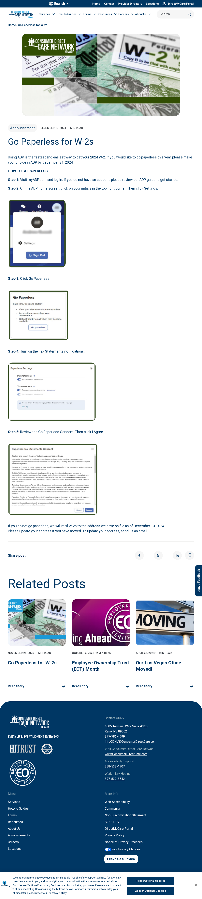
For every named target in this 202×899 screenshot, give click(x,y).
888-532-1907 (115, 766)
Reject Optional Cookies (150, 880)
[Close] (195, 885)
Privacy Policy (114, 835)
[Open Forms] (95, 14)
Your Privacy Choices (125, 849)
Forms (12, 815)
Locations (152, 3)
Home (96, 3)
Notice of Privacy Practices (124, 842)
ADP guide (147, 180)
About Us (14, 828)
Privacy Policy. (58, 893)
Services (14, 802)
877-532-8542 (115, 779)
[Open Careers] (132, 14)
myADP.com (37, 180)
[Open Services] (53, 14)
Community (112, 808)
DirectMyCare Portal (119, 828)
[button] (139, 555)
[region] (101, 885)
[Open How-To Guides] (80, 14)
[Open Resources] (115, 14)
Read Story (16, 686)
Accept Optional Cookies (150, 890)
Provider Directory (130, 3)
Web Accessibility (117, 802)
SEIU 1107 (112, 822)
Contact (109, 3)
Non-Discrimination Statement (125, 815)
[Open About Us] (150, 14)
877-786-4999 (115, 736)
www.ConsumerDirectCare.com (126, 754)
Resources (15, 822)
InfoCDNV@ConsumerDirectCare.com (130, 741)
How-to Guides (18, 808)
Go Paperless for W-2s (32, 663)
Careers (13, 842)
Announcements (19, 835)
